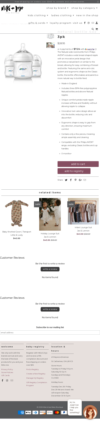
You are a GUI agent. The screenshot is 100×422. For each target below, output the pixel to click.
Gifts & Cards (38, 22)
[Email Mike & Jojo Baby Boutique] (12, 380)
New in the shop (87, 15)
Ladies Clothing (62, 15)
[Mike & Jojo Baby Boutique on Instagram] (7, 380)
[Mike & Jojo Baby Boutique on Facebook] (2, 380)
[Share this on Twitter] (66, 180)
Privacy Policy (7, 369)
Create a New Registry (35, 374)
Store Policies (7, 372)
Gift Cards (5, 375)
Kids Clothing (38, 15)
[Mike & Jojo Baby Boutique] (12, 9)
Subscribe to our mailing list (50, 327)
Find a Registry (32, 369)
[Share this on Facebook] (70, 180)
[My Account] (97, 23)
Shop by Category (84, 8)
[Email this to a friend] (84, 180)
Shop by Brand (57, 8)
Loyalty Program (60, 23)
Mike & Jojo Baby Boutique (53, 407)
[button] (78, 49)
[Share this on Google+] (80, 180)
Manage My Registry (34, 378)
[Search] (93, 30)
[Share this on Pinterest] (75, 180)
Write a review (50, 269)
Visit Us (77, 23)
